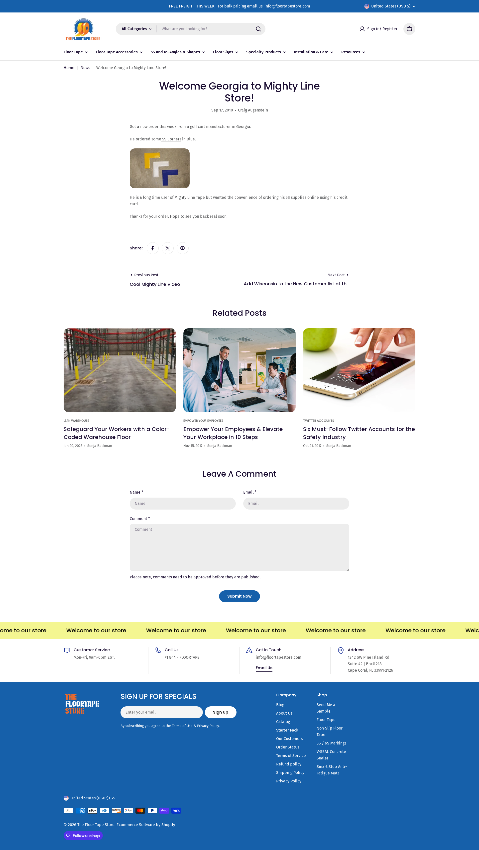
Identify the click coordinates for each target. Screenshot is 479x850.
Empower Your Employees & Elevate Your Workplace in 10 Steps (233, 433)
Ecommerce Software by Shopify (146, 824)
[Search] (258, 29)
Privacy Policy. (208, 726)
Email (249, 492)
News (85, 67)
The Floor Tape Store (96, 824)
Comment (140, 518)
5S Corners (171, 139)
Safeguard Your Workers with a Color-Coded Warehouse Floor (117, 433)
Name (136, 492)
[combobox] (190, 29)
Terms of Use (182, 726)
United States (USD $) (390, 6)
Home (69, 67)
